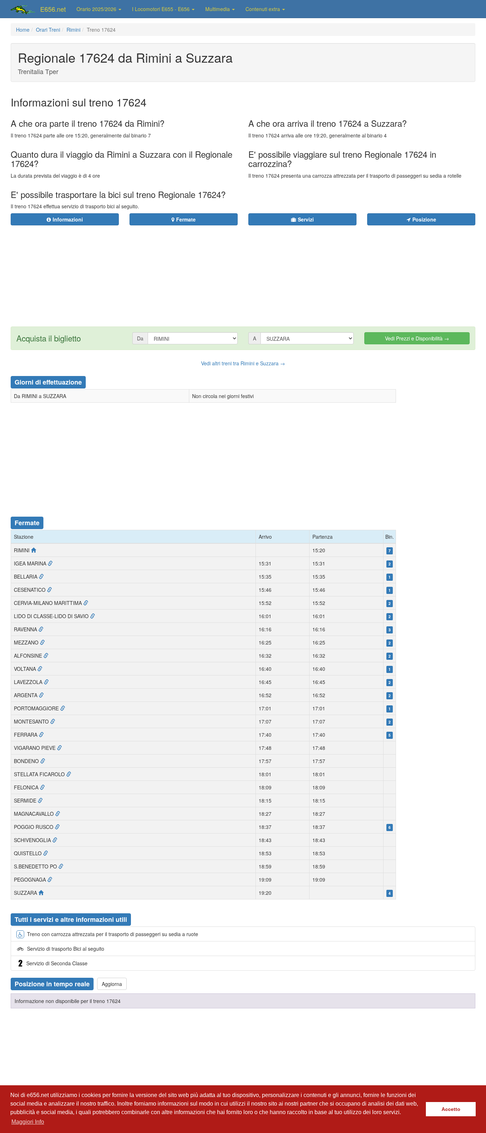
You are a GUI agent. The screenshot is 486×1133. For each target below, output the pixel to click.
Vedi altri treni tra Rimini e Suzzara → (243, 363)
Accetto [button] (451, 1109)
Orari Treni (48, 29)
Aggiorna (112, 983)
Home (23, 29)
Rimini (73, 29)
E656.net (53, 9)
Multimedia (218, 8)
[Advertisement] (286, 271)
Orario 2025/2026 (97, 8)
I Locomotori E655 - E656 (161, 8)
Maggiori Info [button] (27, 1122)
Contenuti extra (263, 8)
